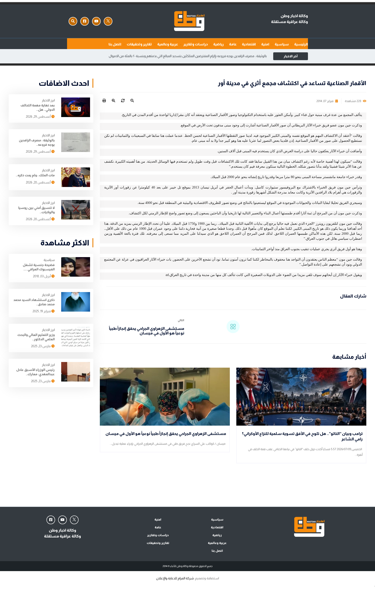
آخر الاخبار (291, 56)
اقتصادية (249, 44)
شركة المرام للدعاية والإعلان (175, 578)
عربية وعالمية (167, 44)
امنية (265, 44)
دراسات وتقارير (195, 44)
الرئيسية (301, 44)
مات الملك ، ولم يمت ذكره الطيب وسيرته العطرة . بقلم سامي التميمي (165, 56)
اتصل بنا (115, 44)
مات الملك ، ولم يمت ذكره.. (35, 175)
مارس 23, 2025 (41, 346)
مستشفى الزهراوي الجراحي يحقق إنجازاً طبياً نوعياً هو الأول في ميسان (146, 330)
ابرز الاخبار (48, 100)
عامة (233, 44)
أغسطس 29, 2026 (38, 116)
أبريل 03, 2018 (42, 276)
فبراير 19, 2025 (42, 311)
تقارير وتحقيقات (139, 44)
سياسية (282, 44)
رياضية (218, 44)
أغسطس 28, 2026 (38, 182)
